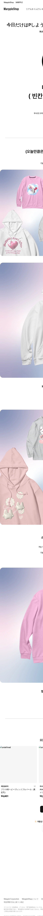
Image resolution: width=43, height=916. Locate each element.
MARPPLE (19, 2)
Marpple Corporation (11, 899)
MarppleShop (9, 2)
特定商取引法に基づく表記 (14, 902)
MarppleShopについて (30, 899)
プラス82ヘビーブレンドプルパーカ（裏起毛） (18, 790)
